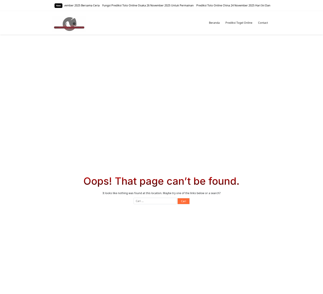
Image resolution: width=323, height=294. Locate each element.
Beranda (214, 23)
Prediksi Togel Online (238, 23)
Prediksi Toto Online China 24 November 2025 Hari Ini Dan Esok (230, 5)
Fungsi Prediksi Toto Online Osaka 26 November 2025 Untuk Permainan (141, 5)
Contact (263, 23)
